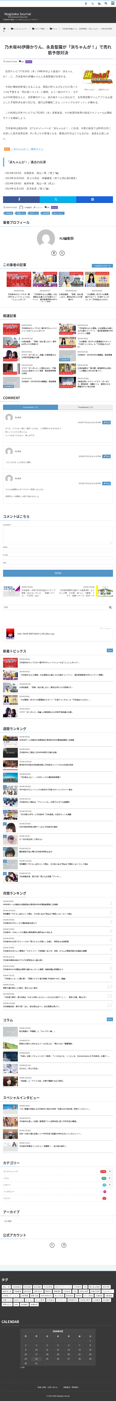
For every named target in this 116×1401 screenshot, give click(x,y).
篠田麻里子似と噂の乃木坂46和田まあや (35, 852)
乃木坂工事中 (85, 1300)
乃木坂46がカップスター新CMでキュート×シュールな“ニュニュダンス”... (49, 662)
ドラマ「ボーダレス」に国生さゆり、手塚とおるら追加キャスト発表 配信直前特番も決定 (38, 370)
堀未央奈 (69, 1296)
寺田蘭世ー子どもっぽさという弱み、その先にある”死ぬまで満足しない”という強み (53, 864)
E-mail (5, 555)
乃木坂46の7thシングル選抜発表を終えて (20, 923)
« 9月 (22, 1367)
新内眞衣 (27, 1291)
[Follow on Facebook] (63, 1245)
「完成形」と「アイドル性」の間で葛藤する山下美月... (41, 1081)
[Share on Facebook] (86, 3)
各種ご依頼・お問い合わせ (48, 1387)
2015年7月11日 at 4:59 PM (90, 483)
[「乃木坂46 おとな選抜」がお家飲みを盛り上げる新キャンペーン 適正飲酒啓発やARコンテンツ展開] (45, 284)
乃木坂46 (8, 213)
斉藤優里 (17, 1291)
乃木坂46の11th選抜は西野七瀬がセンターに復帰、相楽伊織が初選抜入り (33, 969)
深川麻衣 (106, 1300)
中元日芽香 (48, 1287)
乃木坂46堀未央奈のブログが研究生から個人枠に (23, 960)
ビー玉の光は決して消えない (31, 839)
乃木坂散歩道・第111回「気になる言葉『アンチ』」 (40, 876)
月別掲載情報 (64, 360)
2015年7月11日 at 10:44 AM (89, 422)
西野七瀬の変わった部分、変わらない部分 (20, 988)
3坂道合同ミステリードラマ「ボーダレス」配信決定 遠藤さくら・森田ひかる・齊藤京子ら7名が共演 (94, 384)
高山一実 (6, 1287)
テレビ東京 (40, 1300)
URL (4, 563)
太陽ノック (7, 1300)
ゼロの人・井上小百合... (29, 1068)
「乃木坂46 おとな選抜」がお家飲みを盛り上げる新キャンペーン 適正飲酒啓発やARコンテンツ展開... (61, 675)
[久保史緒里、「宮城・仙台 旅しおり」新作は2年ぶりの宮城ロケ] (71, 284)
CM (85, 1287)
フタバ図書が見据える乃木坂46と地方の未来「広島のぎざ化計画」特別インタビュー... (54, 1109)
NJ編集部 (28, 207)
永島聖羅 (45, 213)
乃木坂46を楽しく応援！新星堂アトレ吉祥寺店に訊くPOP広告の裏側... (48, 1121)
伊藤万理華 (95, 1291)
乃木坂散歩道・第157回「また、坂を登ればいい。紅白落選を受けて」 (32, 1006)
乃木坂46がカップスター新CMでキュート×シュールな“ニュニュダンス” (19, 297)
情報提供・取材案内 (70, 1387)
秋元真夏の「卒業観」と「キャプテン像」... (37, 1031)
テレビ (28, 62)
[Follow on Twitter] (92, 3)
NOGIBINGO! (46, 1296)
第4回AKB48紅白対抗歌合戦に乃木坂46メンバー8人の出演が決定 (46, 765)
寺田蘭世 (24, 1304)
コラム (54, 1178)
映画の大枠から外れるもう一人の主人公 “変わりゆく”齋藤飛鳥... (46, 1044)
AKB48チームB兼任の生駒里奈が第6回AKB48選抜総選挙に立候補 (46, 740)
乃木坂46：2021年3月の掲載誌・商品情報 (94, 355)
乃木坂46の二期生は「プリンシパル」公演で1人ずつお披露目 (44, 802)
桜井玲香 (106, 1287)
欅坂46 (48, 1291)
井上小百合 (59, 1296)
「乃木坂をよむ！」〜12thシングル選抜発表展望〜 (40, 777)
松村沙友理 (84, 1291)
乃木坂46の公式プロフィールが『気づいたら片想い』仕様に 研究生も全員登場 (36, 942)
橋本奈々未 (7, 1291)
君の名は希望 (94, 1287)
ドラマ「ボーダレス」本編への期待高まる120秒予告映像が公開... (46, 712)
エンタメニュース (24, 273)
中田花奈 (66, 1291)
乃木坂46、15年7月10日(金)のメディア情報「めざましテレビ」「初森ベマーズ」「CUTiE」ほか (38, 593)
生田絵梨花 (17, 1287)
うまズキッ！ (108, 1291)
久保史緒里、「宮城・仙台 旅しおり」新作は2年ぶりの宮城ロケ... (46, 687)
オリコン (29, 1300)
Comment (6, 525)
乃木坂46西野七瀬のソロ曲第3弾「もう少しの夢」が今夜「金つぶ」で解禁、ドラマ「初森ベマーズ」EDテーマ (77, 593)
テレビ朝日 (88, 1296)
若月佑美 (27, 1287)
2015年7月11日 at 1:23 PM (90, 456)
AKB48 (78, 1296)
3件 (22, 62)
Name (5, 547)
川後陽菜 (99, 1296)
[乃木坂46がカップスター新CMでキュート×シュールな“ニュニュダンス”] (19, 284)
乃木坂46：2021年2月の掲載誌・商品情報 (38, 381)
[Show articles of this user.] (30, 238)
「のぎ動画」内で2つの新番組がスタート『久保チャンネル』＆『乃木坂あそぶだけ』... (55, 700)
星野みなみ (7, 1304)
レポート (54, 1185)
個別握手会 (72, 1300)
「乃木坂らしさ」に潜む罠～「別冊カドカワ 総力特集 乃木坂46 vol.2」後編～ (35, 979)
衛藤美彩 (34, 1304)
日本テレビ (34, 213)
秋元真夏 (37, 1287)
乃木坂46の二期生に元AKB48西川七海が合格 (38, 752)
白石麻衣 (96, 1300)
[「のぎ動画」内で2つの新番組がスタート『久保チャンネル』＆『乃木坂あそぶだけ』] (97, 284)
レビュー (54, 1198)
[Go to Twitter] (62, 254)
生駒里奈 (108, 1296)
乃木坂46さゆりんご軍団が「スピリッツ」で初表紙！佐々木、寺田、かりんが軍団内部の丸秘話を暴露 (45, 951)
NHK (16, 1304)
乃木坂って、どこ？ (10, 1296)
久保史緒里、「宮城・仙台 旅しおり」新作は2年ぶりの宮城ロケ (71, 297)
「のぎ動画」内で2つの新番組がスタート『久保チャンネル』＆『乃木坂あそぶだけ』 (97, 297)
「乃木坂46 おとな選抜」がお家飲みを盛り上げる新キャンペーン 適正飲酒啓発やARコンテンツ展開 (95, 330)
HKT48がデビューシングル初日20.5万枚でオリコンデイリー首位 (45, 790)
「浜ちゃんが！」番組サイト (27, 149)
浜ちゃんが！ (59, 213)
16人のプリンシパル (63, 1287)
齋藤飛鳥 (57, 1291)
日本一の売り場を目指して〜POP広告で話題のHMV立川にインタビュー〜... (50, 1134)
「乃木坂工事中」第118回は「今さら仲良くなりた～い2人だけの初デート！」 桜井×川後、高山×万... (45, 997)
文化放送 (50, 1300)
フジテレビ (61, 1300)
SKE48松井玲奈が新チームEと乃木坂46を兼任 (38, 827)
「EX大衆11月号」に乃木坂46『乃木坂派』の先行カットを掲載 (45, 814)
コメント (39, 207)
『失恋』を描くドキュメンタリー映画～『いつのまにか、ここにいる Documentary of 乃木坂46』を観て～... (64, 1056)
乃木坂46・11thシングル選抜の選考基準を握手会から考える (27, 932)
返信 (108, 422)
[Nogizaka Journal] (17, 17)
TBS (75, 1291)
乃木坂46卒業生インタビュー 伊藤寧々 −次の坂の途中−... (43, 1146)
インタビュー (54, 1192)
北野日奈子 (38, 1291)
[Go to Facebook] (54, 254)
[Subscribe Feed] (99, 3)
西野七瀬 (34, 1296)
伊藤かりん (21, 213)
